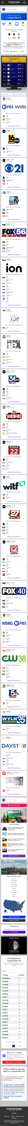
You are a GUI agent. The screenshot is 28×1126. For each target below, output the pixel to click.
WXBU (6, 984)
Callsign (5, 975)
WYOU (6, 1000)
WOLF (6, 1037)
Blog (12, 1116)
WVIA (6, 1028)
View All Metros (14, 917)
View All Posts (13, 856)
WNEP (6, 988)
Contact (14, 1118)
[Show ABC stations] (9, 34)
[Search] (3, 9)
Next (20, 1046)
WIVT (6, 1013)
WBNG (6, 981)
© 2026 (14, 1113)
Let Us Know (14, 932)
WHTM (6, 1003)
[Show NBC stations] (19, 34)
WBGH (6, 994)
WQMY (6, 1034)
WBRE (6, 1006)
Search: (4, 971)
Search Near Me (15, 805)
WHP (5, 997)
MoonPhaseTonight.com (14, 952)
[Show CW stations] (14, 37)
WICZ (6, 1022)
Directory (7, 1116)
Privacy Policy (20, 1116)
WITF (5, 1009)
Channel (21, 975)
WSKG (6, 1031)
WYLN (6, 1016)
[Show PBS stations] (19, 37)
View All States (14, 920)
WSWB (6, 1019)
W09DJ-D (7, 978)
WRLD (6, 1025)
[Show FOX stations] (9, 37)
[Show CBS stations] (14, 34)
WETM (6, 991)
